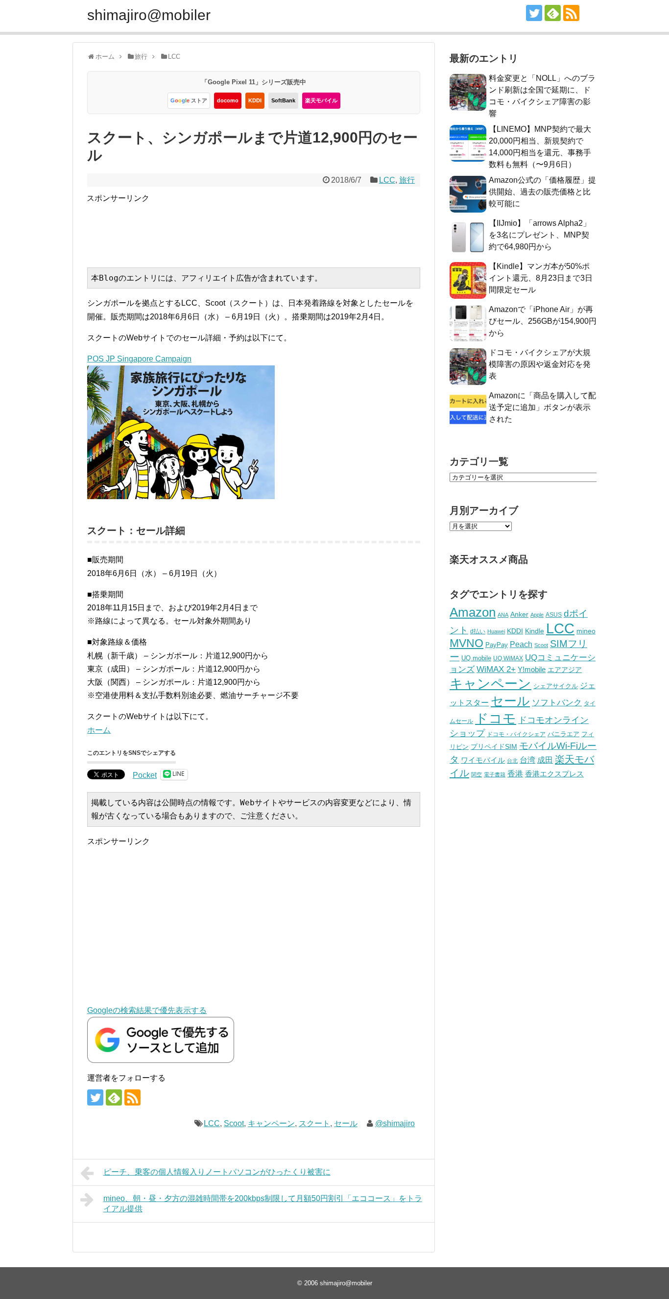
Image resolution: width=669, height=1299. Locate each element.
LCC (387, 180)
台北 (512, 761)
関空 (476, 774)
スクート (314, 1123)
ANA (503, 615)
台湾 (527, 759)
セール (346, 1123)
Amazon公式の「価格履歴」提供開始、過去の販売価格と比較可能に (542, 192)
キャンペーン (271, 1123)
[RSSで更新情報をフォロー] (571, 13)
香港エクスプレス (554, 774)
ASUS (554, 614)
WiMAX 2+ (496, 669)
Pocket (145, 775)
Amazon (473, 612)
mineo (586, 631)
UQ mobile (476, 658)
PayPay (496, 645)
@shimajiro (395, 1123)
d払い (477, 631)
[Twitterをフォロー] (534, 13)
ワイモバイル (483, 760)
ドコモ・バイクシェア (516, 734)
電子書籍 (494, 774)
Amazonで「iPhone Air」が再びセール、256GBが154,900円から (543, 321)
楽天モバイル (321, 100)
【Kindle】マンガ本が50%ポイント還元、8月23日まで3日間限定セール (541, 278)
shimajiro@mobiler (149, 15)
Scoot (234, 1123)
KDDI (255, 100)
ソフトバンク (557, 702)
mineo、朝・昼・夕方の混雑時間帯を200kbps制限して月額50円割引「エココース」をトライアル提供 (262, 1203)
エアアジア (565, 670)
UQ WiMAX (508, 658)
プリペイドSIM (494, 746)
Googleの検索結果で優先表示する (147, 1010)
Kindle (534, 631)
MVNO (466, 643)
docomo (228, 100)
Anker (519, 614)
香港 (515, 774)
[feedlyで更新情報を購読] (553, 13)
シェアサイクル (555, 686)
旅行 (407, 180)
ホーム (99, 730)
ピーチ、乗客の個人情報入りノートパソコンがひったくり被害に (217, 1172)
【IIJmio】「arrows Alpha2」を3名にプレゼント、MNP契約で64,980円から (540, 235)
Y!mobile (532, 669)
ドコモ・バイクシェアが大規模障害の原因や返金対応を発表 (540, 364)
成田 (545, 760)
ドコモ (495, 718)
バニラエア (563, 734)
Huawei (496, 631)
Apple (537, 615)
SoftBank (283, 100)
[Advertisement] (265, 227)
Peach (521, 644)
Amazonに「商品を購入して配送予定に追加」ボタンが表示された (542, 407)
